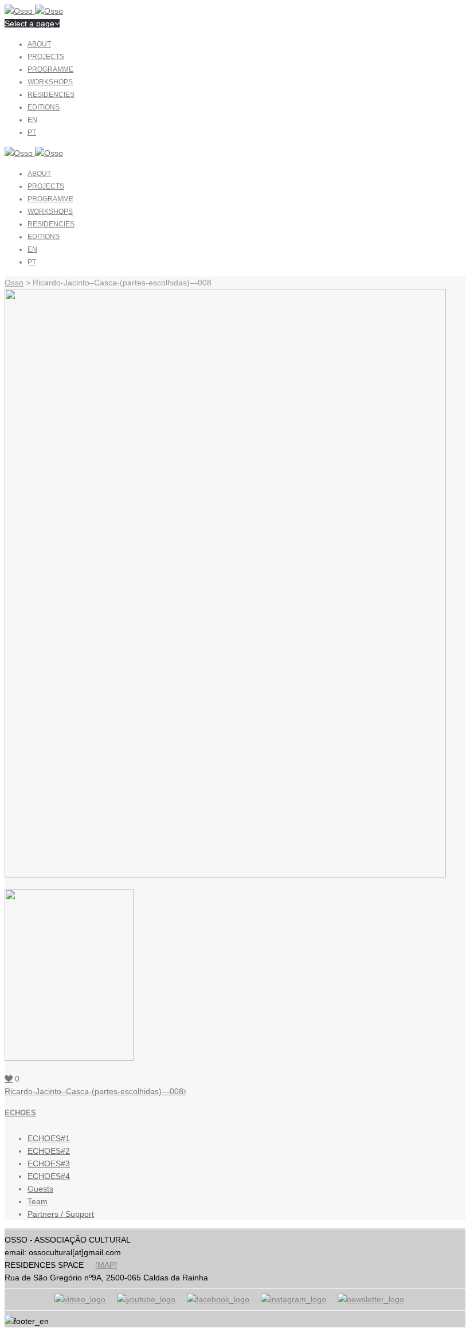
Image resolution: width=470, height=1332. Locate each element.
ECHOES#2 (49, 1150)
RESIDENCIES (51, 95)
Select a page (29, 23)
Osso (14, 282)
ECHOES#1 (49, 1138)
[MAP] (106, 1265)
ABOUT (39, 44)
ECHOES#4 (49, 1176)
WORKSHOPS (50, 82)
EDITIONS (44, 107)
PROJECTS (46, 57)
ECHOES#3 (49, 1163)
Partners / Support (61, 1214)
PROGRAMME (50, 69)
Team (38, 1201)
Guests (40, 1188)
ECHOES (20, 1112)
